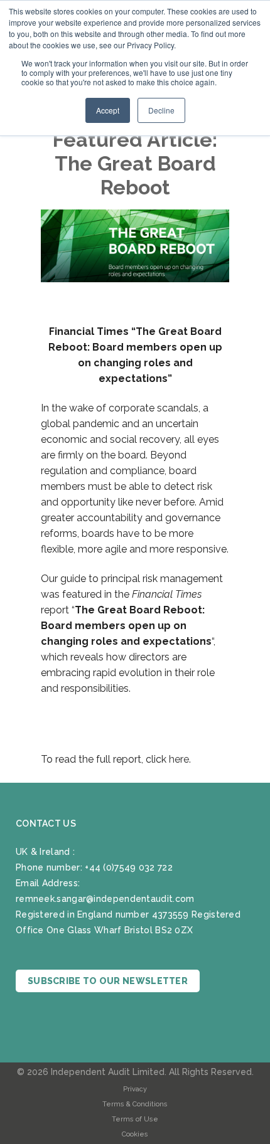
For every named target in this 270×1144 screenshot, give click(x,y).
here (179, 759)
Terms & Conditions (135, 1104)
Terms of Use (135, 1119)
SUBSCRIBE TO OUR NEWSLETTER (108, 981)
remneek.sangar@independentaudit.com (105, 899)
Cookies (135, 1134)
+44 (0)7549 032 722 (129, 867)
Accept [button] (107, 110)
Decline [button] (161, 110)
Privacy (135, 1089)
